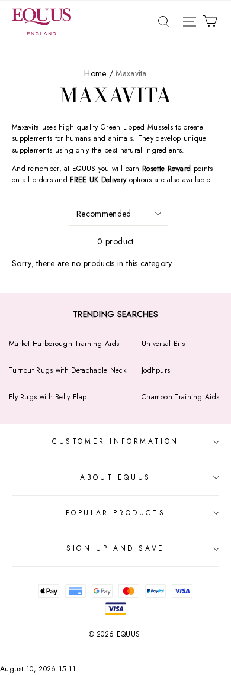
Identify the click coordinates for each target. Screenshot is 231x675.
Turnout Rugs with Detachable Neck (67, 370)
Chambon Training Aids (180, 397)
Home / (98, 73)
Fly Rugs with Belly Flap (47, 397)
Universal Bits (163, 343)
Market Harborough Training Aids (64, 343)
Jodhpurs (156, 370)
